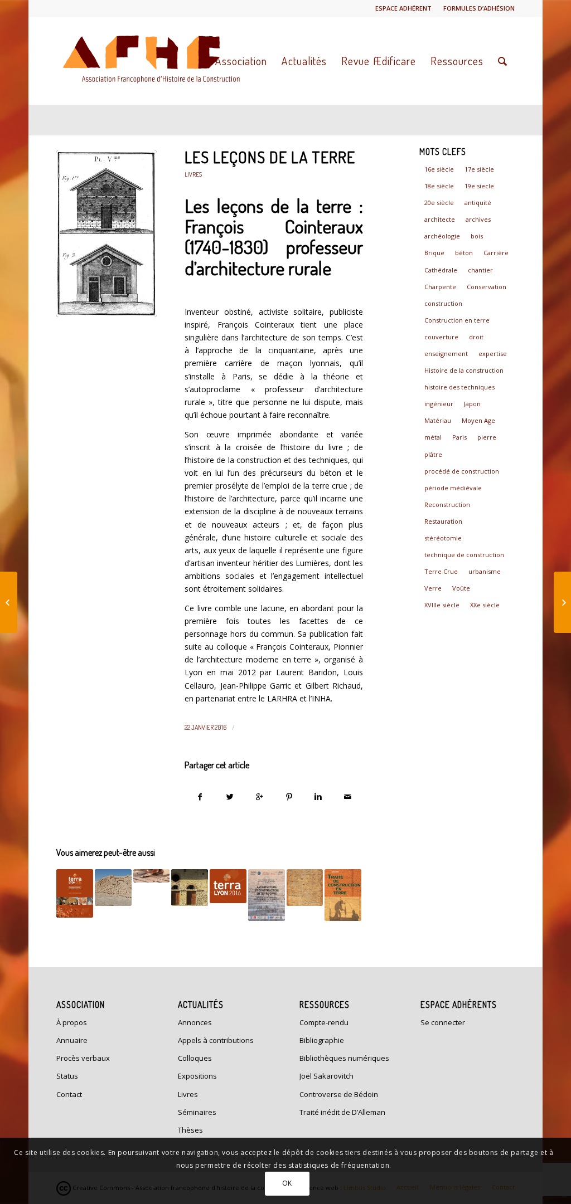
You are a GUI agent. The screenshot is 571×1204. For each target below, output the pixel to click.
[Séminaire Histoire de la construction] (305, 887)
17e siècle (479, 169)
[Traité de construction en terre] (343, 895)
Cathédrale (440, 270)
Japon (472, 403)
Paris (459, 437)
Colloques (195, 1058)
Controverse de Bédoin (338, 1094)
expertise (492, 353)
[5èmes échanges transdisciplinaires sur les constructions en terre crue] (113, 887)
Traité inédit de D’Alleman (342, 1112)
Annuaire (72, 1040)
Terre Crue (441, 571)
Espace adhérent (403, 8)
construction (443, 303)
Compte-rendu (324, 1022)
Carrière (496, 252)
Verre (433, 588)
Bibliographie (321, 1040)
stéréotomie (443, 538)
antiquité (477, 202)
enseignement (446, 353)
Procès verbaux (83, 1058)
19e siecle (479, 186)
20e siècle (439, 202)
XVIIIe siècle (441, 605)
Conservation (486, 286)
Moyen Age (478, 420)
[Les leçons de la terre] (106, 233)
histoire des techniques (459, 387)
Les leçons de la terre (270, 157)
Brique (434, 252)
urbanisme (484, 571)
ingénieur (438, 403)
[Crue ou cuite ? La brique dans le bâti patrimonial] (151, 876)
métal (433, 437)
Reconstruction (447, 504)
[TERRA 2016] (228, 886)
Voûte (461, 588)
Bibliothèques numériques (344, 1058)
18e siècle (439, 186)
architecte (439, 219)
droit (476, 337)
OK (287, 1183)
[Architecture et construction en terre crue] (189, 887)
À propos (71, 1022)
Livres (193, 174)
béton (464, 252)
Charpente (440, 286)
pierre (486, 437)
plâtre (433, 454)
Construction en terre (457, 320)
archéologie (442, 236)
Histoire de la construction (464, 370)
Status (67, 1076)
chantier (480, 270)
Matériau (437, 420)
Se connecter (442, 1022)
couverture (441, 337)
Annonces (195, 1022)
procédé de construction (461, 471)
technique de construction (464, 554)
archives (478, 219)
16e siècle (439, 169)
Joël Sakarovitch (326, 1076)
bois (477, 236)
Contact (69, 1094)
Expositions (197, 1076)
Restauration (443, 521)
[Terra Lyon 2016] (74, 893)
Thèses (190, 1130)
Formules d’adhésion (479, 8)
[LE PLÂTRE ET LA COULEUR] (562, 602)
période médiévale (453, 488)
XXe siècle (485, 605)
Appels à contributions (216, 1040)
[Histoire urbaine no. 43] (8, 602)
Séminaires (197, 1112)
